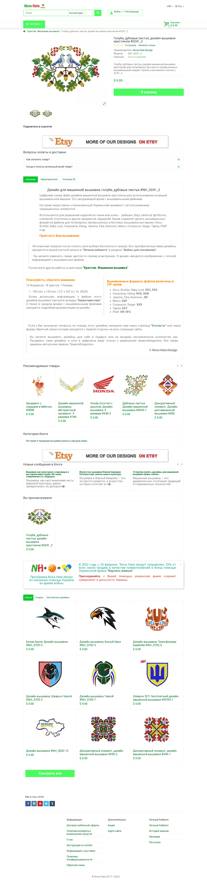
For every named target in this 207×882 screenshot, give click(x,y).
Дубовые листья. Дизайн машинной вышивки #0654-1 (135, 407)
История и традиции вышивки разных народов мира (56, 440)
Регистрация (132, 11)
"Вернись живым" (120, 571)
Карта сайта (114, 830)
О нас (70, 839)
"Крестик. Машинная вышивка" (105, 268)
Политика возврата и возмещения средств (79, 832)
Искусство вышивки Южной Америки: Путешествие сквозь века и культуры (100, 473)
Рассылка (155, 842)
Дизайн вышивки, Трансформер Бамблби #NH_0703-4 (154, 643)
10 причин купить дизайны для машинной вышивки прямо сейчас (155, 473)
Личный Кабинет (159, 825)
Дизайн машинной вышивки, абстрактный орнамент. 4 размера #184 (70, 410)
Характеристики (49, 179)
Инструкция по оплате (79, 845)
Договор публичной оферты (83, 825)
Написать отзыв (146, 45)
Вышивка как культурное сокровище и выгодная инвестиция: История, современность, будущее (47, 474)
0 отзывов (130, 45)
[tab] (103, 159)
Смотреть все (50, 773)
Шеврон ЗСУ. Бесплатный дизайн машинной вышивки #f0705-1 (155, 698)
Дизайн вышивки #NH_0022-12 (47, 750)
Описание (30, 179)
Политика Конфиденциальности (79, 858)
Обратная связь (76, 865)
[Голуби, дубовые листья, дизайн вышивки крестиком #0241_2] (104, 104)
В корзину (149, 92)
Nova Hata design (143, 50)
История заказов (159, 830)
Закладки (154, 836)
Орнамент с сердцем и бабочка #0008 (39, 407)
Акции (111, 825)
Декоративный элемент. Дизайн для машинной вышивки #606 (165, 408)
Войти (117, 11)
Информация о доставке (81, 850)
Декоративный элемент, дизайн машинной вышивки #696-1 (155, 752)
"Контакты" (158, 325)
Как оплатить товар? (38, 159)
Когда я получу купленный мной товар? (49, 166)
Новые (28, 597)
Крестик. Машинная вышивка (43, 31)
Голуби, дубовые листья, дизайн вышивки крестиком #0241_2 (94, 31)
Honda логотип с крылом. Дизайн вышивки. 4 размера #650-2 (101, 408)
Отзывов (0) (69, 179)
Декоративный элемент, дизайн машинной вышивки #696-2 (101, 752)
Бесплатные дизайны (58, 597)
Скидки (39, 597)
